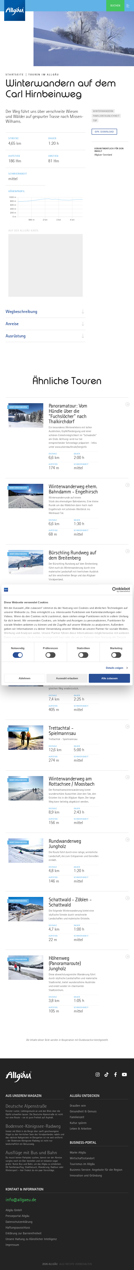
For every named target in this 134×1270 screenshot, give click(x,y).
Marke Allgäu (78, 1152)
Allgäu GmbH (14, 1210)
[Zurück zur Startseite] (67, 10)
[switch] (50, 655)
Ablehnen (24, 678)
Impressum (12, 1244)
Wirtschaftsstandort (82, 1158)
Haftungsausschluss (18, 1227)
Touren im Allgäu (43, 74)
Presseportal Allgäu (17, 1216)
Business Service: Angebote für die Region (96, 1169)
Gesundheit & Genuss (83, 1111)
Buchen (115, 5)
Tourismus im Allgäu (82, 1164)
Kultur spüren (78, 1123)
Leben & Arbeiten (80, 1128)
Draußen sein (78, 1105)
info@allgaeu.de (21, 1199)
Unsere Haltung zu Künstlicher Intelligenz (31, 1239)
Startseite (15, 74)
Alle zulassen (109, 678)
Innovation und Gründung (86, 1175)
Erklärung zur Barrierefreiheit (24, 1233)
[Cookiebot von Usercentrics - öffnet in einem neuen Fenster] (114, 589)
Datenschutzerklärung (19, 1221)
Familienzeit (77, 1117)
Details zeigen (114, 667)
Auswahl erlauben (67, 678)
